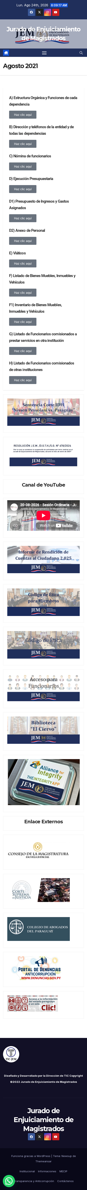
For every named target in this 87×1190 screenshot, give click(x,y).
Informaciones (47, 1171)
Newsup (67, 1156)
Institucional (27, 1171)
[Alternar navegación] (44, 53)
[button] (81, 53)
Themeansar (43, 1161)
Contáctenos (65, 1181)
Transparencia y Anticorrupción (34, 1181)
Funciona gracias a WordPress (31, 1156)
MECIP (63, 1171)
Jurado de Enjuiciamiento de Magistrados (43, 1119)
